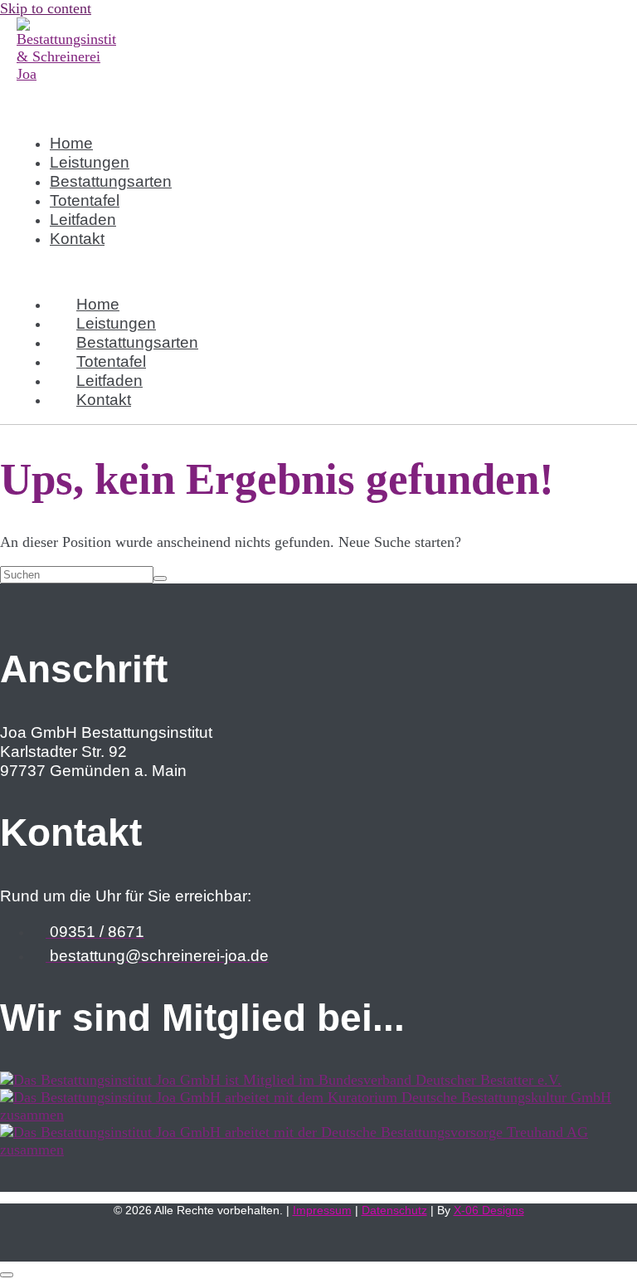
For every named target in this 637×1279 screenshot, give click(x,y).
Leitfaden (83, 219)
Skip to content (45, 8)
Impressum (322, 1210)
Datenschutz (394, 1210)
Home (71, 143)
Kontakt (77, 238)
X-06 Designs (489, 1210)
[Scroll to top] (6, 1274)
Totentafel (84, 200)
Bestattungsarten (111, 181)
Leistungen (89, 162)
